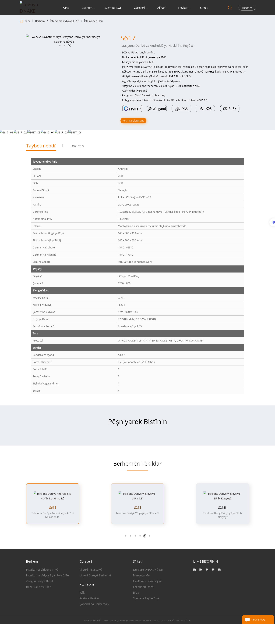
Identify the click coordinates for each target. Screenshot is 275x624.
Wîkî (82, 592)
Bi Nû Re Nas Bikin (38, 587)
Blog (136, 592)
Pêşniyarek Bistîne (133, 120)
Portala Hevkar (89, 598)
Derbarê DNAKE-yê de (148, 570)
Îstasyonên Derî (93, 21)
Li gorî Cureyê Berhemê (95, 575)
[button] (59, 45)
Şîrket (204, 8)
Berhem (87, 8)
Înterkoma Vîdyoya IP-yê (64, 21)
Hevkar (182, 8)
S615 (52, 507)
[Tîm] (272, 222)
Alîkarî (161, 8)
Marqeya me (141, 575)
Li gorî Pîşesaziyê (91, 570)
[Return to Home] (22, 21)
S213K (222, 507)
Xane (66, 8)
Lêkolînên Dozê (143, 587)
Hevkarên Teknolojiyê (147, 581)
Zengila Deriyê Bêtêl (39, 581)
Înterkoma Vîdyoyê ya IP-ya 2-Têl (48, 575)
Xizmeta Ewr (113, 8)
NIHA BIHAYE (258, 619)
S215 (137, 507)
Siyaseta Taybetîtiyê (146, 598)
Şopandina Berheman (94, 604)
